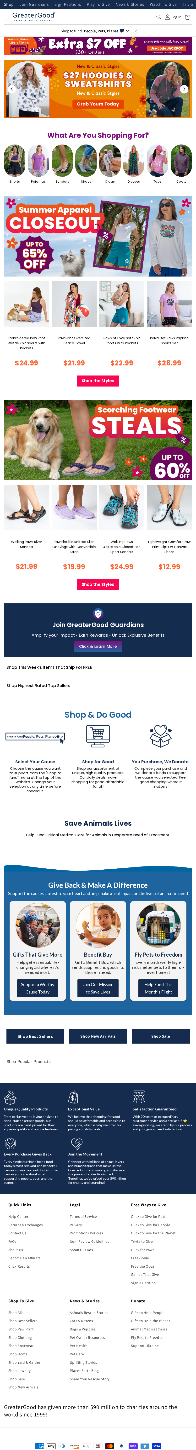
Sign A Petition (143, 1282)
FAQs (12, 1241)
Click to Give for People (150, 1224)
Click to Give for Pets (148, 1216)
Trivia (188, 4)
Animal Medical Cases (149, 1329)
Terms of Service (83, 1216)
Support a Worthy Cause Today (37, 988)
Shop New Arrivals (97, 1036)
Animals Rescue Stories (89, 1312)
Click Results (19, 1266)
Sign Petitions (67, 4)
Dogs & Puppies (83, 1329)
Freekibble (140, 1257)
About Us (15, 1249)
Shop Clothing (20, 1337)
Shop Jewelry (19, 1370)
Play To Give (98, 4)
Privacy (76, 1224)
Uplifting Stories (83, 1362)
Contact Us (17, 1232)
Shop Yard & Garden (24, 1362)
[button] (6, 17)
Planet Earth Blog (84, 1370)
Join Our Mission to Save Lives (98, 988)
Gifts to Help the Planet (150, 1320)
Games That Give (145, 1274)
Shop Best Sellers (35, 1036)
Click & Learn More (98, 646)
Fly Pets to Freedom (148, 1337)
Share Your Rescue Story (90, 1378)
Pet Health (79, 1345)
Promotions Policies (86, 1232)
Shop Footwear (21, 1345)
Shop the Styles (98, 381)
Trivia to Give (142, 1241)
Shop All (15, 1312)
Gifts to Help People (147, 1312)
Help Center (18, 1216)
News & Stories (130, 4)
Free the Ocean (143, 1266)
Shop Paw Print (21, 1329)
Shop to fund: (89, 31)
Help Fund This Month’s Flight (158, 988)
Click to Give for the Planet (153, 1232)
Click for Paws (142, 1249)
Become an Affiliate (24, 1257)
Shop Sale (160, 1036)
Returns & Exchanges (25, 1224)
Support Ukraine (145, 1345)
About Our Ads (81, 1249)
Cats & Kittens (81, 1320)
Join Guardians (34, 4)
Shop (9, 4)
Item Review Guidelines (89, 1241)
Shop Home (18, 1354)
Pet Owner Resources (87, 1337)
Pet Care (77, 1354)
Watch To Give (163, 4)
